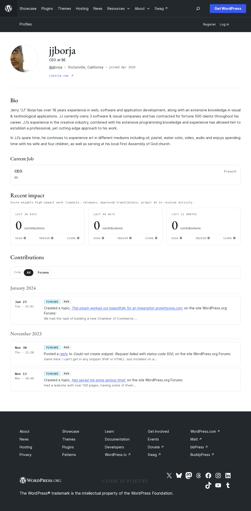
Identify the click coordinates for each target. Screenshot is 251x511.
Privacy (26, 455)
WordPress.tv (118, 455)
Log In (224, 24)
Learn (109, 431)
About (24, 431)
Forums (43, 272)
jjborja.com (59, 75)
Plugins (68, 447)
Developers (114, 447)
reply (64, 354)
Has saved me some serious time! (98, 380)
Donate (156, 447)
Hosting (26, 447)
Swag (154, 455)
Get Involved (158, 431)
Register (209, 24)
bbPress (199, 447)
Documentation (117, 439)
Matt (196, 439)
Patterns (69, 455)
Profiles (26, 24)
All (28, 272)
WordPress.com (205, 431)
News (24, 439)
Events (153, 439)
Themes (68, 439)
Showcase (70, 431)
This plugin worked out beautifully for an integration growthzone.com (127, 308)
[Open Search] (198, 8)
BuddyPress (202, 455)
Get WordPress (227, 8)
